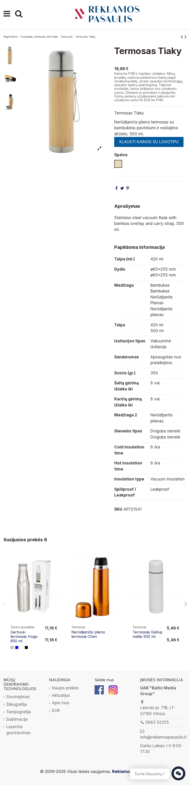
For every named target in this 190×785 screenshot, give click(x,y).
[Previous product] (182, 36)
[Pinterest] (127, 188)
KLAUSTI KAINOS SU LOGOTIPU (149, 141)
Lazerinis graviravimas (18, 729)
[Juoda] (26, 647)
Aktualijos (61, 695)
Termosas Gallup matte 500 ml (147, 634)
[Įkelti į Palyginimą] (57, 560)
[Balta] (21, 647)
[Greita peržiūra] (57, 568)
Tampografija (18, 712)
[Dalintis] (116, 188)
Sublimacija (17, 719)
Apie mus (60, 703)
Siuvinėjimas (18, 696)
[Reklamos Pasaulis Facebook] (99, 689)
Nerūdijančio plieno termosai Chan (88, 634)
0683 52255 (157, 722)
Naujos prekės (65, 688)
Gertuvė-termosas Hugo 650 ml (24, 636)
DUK (56, 710)
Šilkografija (16, 704)
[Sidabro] (12, 647)
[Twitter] (122, 188)
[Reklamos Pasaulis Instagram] (113, 689)
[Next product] (185, 36)
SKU (118, 509)
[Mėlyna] (17, 647)
